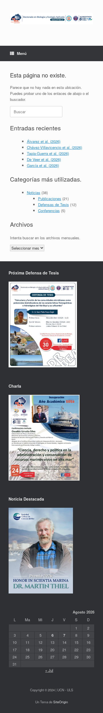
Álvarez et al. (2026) (43, 141)
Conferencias (49, 210)
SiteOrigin (60, 702)
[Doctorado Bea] (51, 18)
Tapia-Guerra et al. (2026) (48, 153)
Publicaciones (49, 198)
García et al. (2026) (43, 165)
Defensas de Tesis (53, 204)
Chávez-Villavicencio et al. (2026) (54, 147)
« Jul (49, 670)
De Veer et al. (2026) (44, 159)
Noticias (33, 192)
